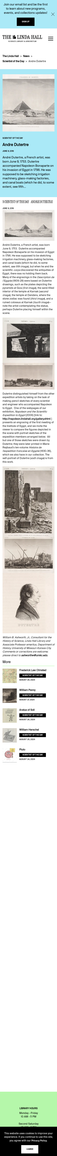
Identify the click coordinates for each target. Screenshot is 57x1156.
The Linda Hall (11, 56)
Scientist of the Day (13, 61)
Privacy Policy (39, 1141)
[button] (50, 38)
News (26, 56)
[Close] (52, 14)
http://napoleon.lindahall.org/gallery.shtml (27, 419)
